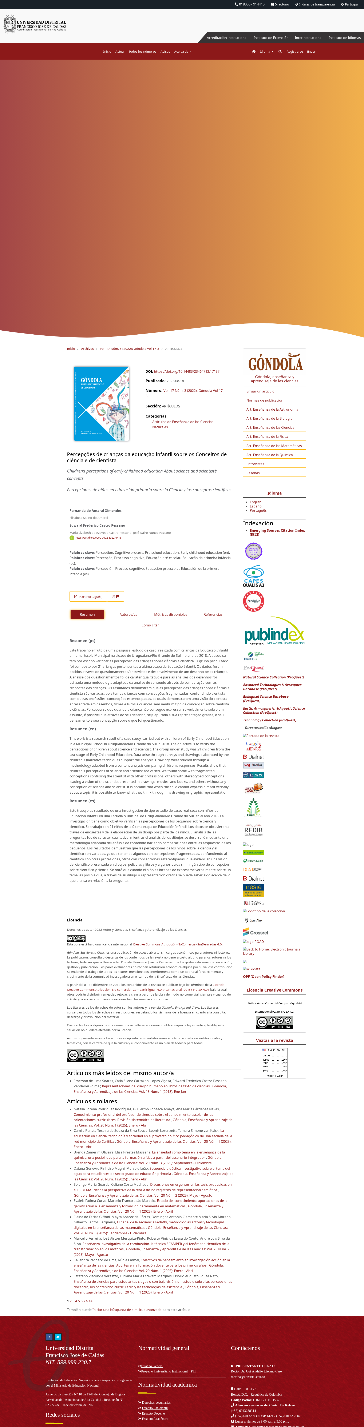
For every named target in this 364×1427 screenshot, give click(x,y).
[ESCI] (253, 550)
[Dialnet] (253, 756)
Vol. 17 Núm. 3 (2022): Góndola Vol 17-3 (129, 348)
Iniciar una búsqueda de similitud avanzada (127, 1309)
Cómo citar (150, 625)
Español (256, 506)
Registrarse (295, 51)
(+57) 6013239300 (247, 1416)
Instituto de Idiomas (345, 37)
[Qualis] (253, 575)
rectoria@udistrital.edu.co (248, 1377)
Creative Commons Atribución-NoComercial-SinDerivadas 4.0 (177, 944)
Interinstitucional (308, 37)
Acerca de (181, 51)
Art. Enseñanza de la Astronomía (272, 409)
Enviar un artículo (260, 391)
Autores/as (128, 614)
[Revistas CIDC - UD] (252, 51)
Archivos (87, 348)
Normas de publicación (264, 400)
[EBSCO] (253, 655)
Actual (119, 51)
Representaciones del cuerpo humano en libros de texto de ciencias (156, 1086)
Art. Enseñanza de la (263, 418)
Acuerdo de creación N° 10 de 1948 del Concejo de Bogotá (85, 1394)
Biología (286, 418)
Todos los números (142, 51)
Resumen (87, 614)
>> (91, 1301)
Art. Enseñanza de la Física (267, 436)
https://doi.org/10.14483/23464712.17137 (186, 371)
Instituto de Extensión (271, 37)
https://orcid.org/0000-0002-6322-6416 (98, 537)
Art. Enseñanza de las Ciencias (270, 427)
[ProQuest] (253, 668)
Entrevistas (255, 464)
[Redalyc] (253, 600)
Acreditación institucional (227, 37)
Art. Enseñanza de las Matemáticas (274, 445)
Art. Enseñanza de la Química (269, 455)
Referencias (213, 614)
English (255, 502)
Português (258, 510)
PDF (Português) (90, 596)
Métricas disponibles (170, 614)
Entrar (311, 51)
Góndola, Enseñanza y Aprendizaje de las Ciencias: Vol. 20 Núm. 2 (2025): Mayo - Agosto (143, 1195)
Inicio (107, 51)
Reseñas (253, 473)
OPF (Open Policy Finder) (263, 976)
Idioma (265, 51)
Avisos (165, 51)
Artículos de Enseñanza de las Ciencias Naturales (182, 424)
